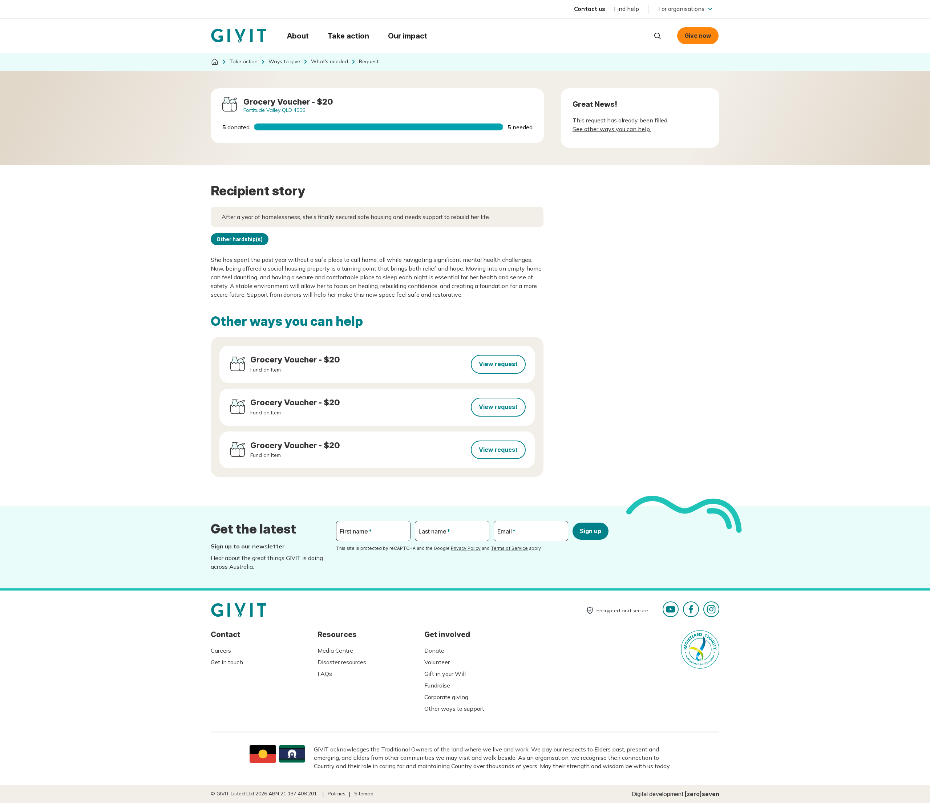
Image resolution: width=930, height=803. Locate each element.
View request (498, 364)
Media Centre (335, 650)
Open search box (658, 36)
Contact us (589, 8)
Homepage (239, 36)
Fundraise (437, 685)
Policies (336, 793)
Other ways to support (454, 708)
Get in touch (227, 662)
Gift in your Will (445, 673)
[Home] (215, 62)
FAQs (325, 673)
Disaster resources (342, 662)
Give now (697, 35)
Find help (626, 8)
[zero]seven (702, 794)
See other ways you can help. (612, 129)
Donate (434, 650)
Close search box (639, 35)
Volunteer (437, 662)
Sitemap (363, 793)
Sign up (590, 531)
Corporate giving (446, 697)
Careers (221, 650)
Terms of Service (509, 548)
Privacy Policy (466, 548)
